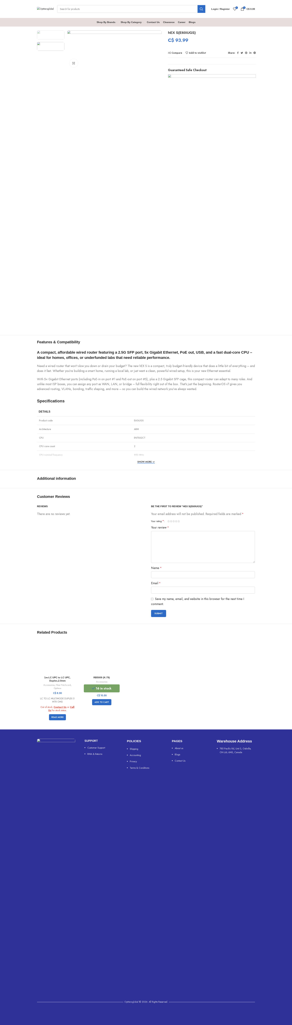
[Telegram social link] (254, 53)
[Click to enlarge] (73, 63)
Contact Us (60, 707)
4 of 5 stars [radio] (176, 521)
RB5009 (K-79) (101, 677)
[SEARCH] (201, 9)
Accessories (49, 685)
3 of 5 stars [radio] (173, 521)
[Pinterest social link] (246, 53)
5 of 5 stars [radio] (178, 521)
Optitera (57, 688)
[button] (101, 702)
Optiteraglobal (131, 1002)
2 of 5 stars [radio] (171, 521)
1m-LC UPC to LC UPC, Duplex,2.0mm (57, 679)
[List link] (101, 750)
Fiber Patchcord (63, 685)
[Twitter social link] (242, 53)
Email (156, 583)
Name (156, 568)
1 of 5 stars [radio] (168, 521)
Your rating (157, 521)
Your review (160, 527)
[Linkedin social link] (250, 53)
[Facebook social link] (238, 53)
